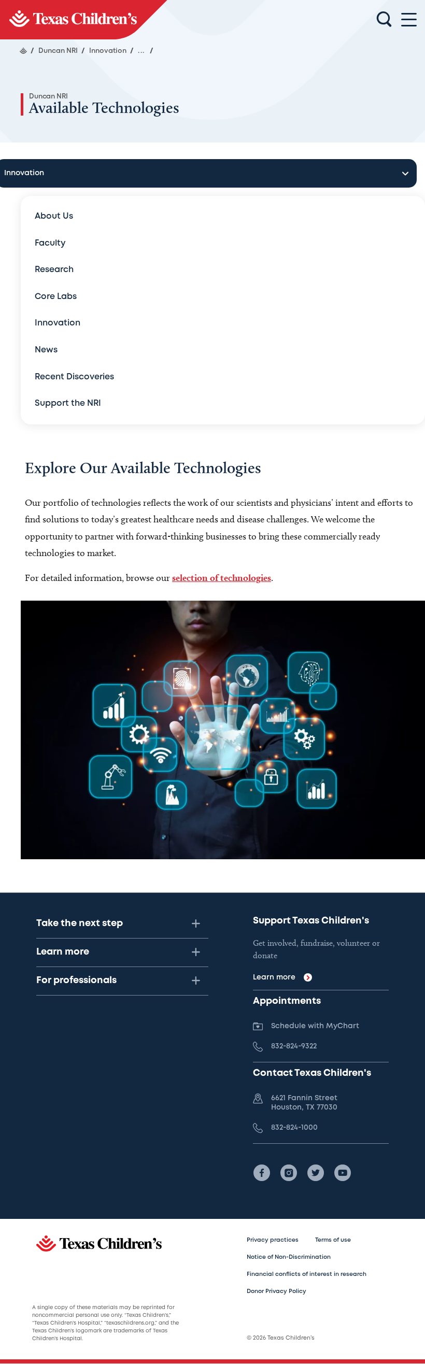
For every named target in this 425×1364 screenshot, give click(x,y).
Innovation (57, 323)
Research (54, 270)
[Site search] (384, 19)
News (46, 350)
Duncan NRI (48, 97)
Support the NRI (68, 403)
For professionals (76, 980)
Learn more (62, 952)
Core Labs (56, 297)
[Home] (23, 50)
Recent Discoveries (74, 377)
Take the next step (79, 923)
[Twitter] (315, 1173)
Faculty (50, 243)
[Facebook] (262, 1173)
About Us (54, 216)
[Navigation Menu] (409, 20)
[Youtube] (342, 1173)
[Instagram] (289, 1173)
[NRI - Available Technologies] (83, 19)
